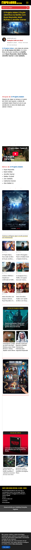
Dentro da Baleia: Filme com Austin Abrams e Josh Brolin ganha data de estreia (14, 325)
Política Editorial (7, 499)
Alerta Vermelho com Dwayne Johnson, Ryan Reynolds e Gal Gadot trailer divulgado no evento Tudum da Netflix (8, 299)
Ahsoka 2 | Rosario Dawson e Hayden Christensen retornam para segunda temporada (22, 347)
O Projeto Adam (8, 48)
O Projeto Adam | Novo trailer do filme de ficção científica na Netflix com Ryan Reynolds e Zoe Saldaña (8, 257)
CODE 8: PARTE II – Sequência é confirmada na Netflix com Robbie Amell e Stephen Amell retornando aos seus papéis (8, 278)
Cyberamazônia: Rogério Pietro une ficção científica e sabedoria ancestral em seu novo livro (9, 471)
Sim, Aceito (6, 547)
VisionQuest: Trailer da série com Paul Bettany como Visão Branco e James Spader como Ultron (9, 347)
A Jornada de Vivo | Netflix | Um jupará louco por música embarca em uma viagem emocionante (22, 278)
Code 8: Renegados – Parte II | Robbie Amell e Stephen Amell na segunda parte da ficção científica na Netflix (22, 257)
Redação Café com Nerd (15, 40)
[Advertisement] (15, 77)
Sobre (4, 497)
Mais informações (17, 544)
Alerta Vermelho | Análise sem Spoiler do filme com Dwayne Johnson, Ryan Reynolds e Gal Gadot (22, 299)
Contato (4, 501)
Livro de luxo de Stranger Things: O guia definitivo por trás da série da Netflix (16, 449)
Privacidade (6, 502)
